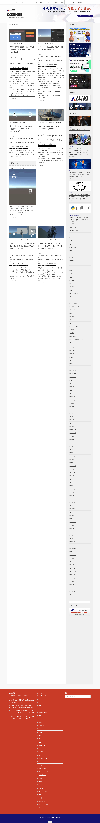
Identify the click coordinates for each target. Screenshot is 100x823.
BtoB (71, 237)
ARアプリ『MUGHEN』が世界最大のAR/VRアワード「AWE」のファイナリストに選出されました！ (79, 197)
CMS (71, 240)
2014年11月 (73, 571)
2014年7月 (73, 584)
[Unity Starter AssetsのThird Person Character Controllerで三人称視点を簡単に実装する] (22, 232)
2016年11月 (73, 505)
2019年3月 (73, 420)
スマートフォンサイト (76, 306)
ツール (72, 320)
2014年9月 (73, 578)
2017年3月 (73, 492)
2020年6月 (73, 406)
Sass (71, 270)
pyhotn (71, 215)
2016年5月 (73, 525)
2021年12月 (73, 383)
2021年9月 (73, 387)
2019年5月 (73, 413)
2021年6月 (73, 393)
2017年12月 (73, 466)
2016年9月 (73, 512)
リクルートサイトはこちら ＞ (85, 15)
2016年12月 (73, 502)
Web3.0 (72, 287)
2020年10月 (73, 396)
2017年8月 (73, 479)
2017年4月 (73, 489)
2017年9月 (73, 476)
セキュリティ (73, 310)
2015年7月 (73, 555)
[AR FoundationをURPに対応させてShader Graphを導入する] (51, 115)
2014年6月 (73, 588)
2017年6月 (73, 485)
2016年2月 (73, 535)
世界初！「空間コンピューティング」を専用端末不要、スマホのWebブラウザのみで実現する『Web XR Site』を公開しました (21, 700)
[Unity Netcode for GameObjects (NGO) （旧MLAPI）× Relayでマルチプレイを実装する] (51, 232)
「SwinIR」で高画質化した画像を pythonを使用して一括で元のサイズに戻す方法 (79, 219)
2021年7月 (73, 390)
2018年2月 (73, 459)
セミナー (72, 313)
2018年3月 (73, 456)
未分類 (70, 193)
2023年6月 (73, 354)
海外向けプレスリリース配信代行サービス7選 (22, 96)
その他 (72, 2)
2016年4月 (73, 528)
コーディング (12, 43)
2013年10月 (73, 591)
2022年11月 (73, 370)
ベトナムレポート (74, 326)
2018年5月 (73, 449)
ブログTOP (11, 2)
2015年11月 (73, 545)
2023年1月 (73, 363)
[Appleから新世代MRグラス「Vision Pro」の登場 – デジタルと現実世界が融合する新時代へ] (80, 164)
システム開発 (43, 43)
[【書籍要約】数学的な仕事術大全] (80, 121)
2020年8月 (73, 403)
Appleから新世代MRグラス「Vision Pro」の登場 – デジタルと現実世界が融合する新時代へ (80, 174)
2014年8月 (73, 581)
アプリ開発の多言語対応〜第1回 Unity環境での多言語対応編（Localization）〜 (21, 49)
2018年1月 (73, 462)
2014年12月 (73, 568)
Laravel (72, 257)
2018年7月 (73, 443)
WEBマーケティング (53, 2)
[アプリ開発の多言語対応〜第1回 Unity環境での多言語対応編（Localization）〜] (22, 35)
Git (70, 244)
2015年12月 (73, 541)
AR (32, 2)
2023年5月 (73, 357)
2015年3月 (73, 558)
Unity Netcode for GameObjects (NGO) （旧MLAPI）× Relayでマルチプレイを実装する (50, 246)
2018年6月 (73, 446)
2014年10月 (73, 574)
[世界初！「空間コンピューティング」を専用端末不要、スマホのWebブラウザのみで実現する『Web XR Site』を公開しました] (80, 139)
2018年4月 (73, 452)
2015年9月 (73, 551)
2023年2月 (73, 360)
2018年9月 (73, 436)
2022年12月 (73, 367)
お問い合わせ (80, 2)
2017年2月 (73, 495)
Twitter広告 (73, 280)
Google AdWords (74, 247)
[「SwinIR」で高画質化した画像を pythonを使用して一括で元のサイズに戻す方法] (80, 208)
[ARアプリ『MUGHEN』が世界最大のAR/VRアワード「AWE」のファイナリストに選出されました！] (80, 186)
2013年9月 (73, 594)
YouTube (72, 296)
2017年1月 (73, 499)
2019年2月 (73, 423)
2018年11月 (73, 433)
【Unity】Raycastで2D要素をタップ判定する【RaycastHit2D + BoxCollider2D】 (21, 128)
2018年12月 (73, 429)
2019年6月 (73, 410)
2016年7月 (73, 518)
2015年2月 (73, 561)
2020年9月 (73, 400)
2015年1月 (73, 565)
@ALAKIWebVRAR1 (28, 59)
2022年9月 (73, 377)
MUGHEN (13, 75)
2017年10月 (73, 472)
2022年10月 (73, 373)
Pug (71, 263)
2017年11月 (73, 469)
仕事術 (70, 128)
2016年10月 (73, 509)
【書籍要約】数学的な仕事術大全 (79, 130)
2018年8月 (73, 439)
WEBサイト (42, 2)
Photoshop (72, 260)
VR (36, 2)
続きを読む (14, 98)
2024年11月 (73, 350)
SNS (67, 2)
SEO (62, 2)
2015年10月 (73, 548)
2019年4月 (73, 416)
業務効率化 (76, 215)
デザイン (72, 323)
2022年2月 (73, 380)
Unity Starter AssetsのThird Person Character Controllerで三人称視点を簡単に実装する (22, 246)
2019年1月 (73, 426)
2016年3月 (73, 532)
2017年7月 (73, 482)
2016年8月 (73, 515)
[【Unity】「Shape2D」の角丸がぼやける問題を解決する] (51, 35)
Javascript (72, 254)
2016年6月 (73, 522)
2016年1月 (73, 538)
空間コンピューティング (75, 146)
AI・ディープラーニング (22, 2)
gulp (71, 250)
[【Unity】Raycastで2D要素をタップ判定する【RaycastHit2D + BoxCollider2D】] (22, 115)
